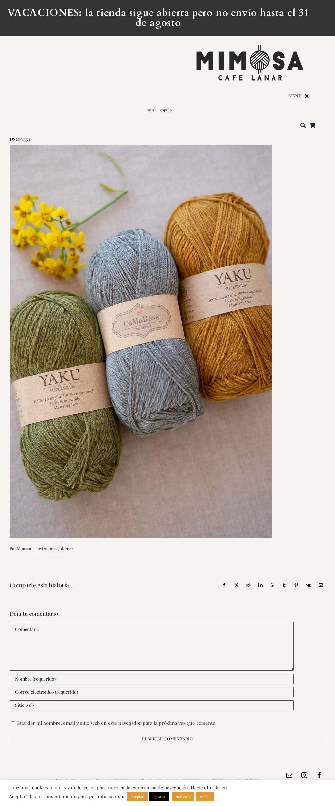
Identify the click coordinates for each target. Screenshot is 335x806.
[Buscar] (303, 125)
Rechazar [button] (183, 796)
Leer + (205, 796)
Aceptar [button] (137, 796)
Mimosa (24, 548)
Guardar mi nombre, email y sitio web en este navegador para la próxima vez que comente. (116, 723)
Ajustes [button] (159, 796)
